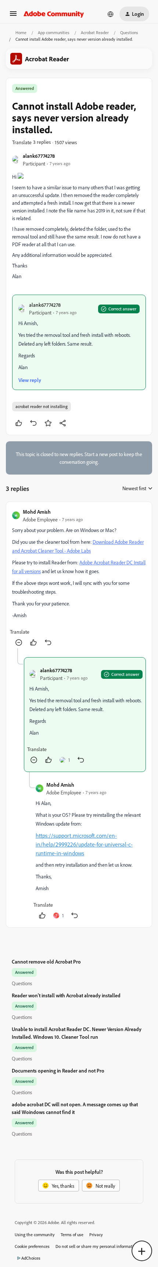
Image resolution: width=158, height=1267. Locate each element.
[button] (13, 16)
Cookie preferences (32, 1246)
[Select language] (110, 14)
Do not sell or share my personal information (96, 1246)
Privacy (96, 1234)
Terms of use (72, 1234)
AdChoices (30, 1258)
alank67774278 (39, 156)
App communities (53, 32)
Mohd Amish (37, 512)
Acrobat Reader (95, 32)
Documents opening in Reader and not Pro (58, 1070)
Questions (129, 32)
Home (20, 32)
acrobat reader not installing (41, 406)
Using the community (35, 1234)
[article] (79, 578)
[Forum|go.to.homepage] (54, 14)
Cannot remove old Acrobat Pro (46, 961)
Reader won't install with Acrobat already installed (66, 995)
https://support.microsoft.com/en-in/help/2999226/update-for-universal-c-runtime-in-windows (84, 844)
